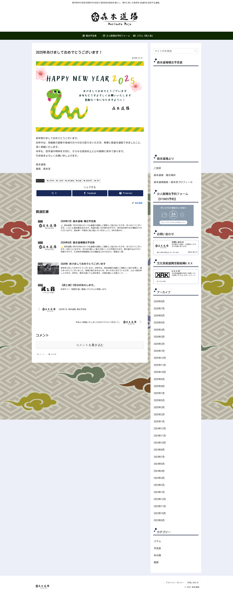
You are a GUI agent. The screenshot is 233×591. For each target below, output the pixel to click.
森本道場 (70, 180)
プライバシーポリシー (175, 583)
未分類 (41, 180)
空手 (98, 180)
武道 (79, 180)
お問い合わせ (193, 583)
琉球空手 (89, 180)
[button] (195, 50)
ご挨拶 (60, 180)
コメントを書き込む (90, 345)
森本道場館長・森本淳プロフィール (173, 182)
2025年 (51, 180)
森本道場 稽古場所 (165, 175)
